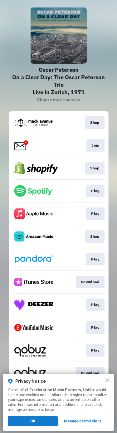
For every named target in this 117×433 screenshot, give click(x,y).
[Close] (107, 380)
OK (32, 421)
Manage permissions (83, 421)
